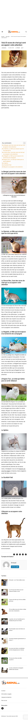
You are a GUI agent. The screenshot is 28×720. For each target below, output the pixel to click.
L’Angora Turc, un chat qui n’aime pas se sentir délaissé (13, 160)
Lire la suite (15, 567)
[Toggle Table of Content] (23, 143)
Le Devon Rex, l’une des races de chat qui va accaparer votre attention (13, 153)
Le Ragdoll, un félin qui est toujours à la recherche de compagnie (13, 156)
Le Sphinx (5, 163)
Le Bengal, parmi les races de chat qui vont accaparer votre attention (14, 146)
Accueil (2, 36)
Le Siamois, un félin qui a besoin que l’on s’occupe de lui (13, 149)
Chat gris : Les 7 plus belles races (17, 580)
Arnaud (13, 563)
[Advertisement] (14, 15)
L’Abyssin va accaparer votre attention (13, 167)
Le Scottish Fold (7, 165)
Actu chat (7, 36)
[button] (2, 31)
